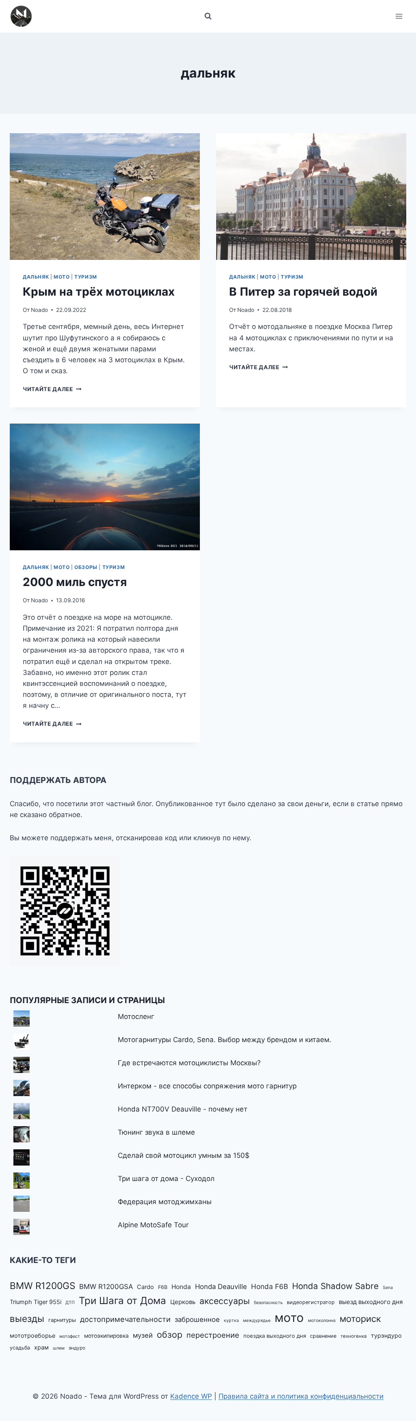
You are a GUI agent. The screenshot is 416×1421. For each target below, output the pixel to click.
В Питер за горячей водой (303, 291)
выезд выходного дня (371, 1302)
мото (289, 1318)
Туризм (85, 277)
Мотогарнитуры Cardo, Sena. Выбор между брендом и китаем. (225, 1040)
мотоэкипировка (106, 1335)
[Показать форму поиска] (208, 16)
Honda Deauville (221, 1287)
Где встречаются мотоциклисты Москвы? (189, 1063)
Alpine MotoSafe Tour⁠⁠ (153, 1225)
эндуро (77, 1348)
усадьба (20, 1348)
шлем (59, 1348)
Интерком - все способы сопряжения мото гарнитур (207, 1086)
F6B (162, 1287)
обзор (169, 1334)
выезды (27, 1318)
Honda (181, 1287)
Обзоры (86, 567)
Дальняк (36, 277)
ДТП (70, 1302)
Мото (61, 277)
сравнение (323, 1336)
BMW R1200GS (42, 1285)
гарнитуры (62, 1320)
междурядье (257, 1320)
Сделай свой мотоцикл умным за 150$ (183, 1155)
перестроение (212, 1334)
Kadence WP (191, 1396)
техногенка (353, 1336)
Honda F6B (269, 1286)
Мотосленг (136, 1016)
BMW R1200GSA (106, 1287)
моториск (360, 1318)
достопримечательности (125, 1319)
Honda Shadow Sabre (335, 1286)
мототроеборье (32, 1335)
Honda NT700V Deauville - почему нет (182, 1109)
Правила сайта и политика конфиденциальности (301, 1396)
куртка (231, 1320)
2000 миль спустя (75, 582)
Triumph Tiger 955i (35, 1302)
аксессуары (224, 1301)
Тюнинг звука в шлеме (156, 1132)
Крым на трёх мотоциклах (99, 291)
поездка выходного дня (274, 1335)
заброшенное (197, 1319)
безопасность (268, 1302)
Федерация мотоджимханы (165, 1202)
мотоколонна (322, 1320)
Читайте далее (52, 389)
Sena (388, 1287)
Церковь (182, 1302)
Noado (39, 310)
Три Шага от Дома (122, 1300)
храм (41, 1347)
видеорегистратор (311, 1302)
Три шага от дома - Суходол (166, 1178)
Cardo (145, 1287)
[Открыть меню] (398, 16)
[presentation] (105, 196)
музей (143, 1335)
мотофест (69, 1336)
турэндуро (386, 1335)
